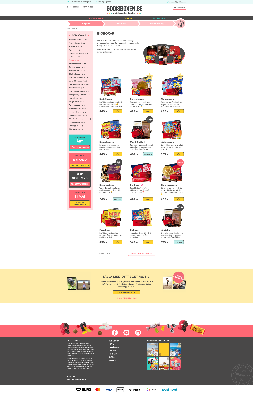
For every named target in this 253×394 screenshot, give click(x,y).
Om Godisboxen (73, 7)
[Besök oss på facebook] (115, 332)
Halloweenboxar (78, 115)
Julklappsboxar (77, 112)
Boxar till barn (77, 70)
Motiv (111, 344)
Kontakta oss (88, 7)
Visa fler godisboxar (140, 254)
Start (68, 29)
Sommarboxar (77, 67)
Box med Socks (77, 63)
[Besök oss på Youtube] (126, 332)
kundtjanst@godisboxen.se (177, 2)
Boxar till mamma (78, 77)
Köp (117, 111)
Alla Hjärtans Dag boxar (81, 119)
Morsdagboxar (77, 108)
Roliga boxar (76, 101)
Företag (113, 354)
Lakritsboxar (76, 98)
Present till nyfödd (78, 53)
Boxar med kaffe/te (79, 91)
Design (128, 18)
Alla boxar (76, 129)
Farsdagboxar (77, 105)
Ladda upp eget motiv (126, 292)
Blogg (112, 357)
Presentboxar (77, 43)
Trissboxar (75, 46)
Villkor (112, 360)
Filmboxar (75, 57)
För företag (179, 8)
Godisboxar (95, 18)
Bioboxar (75, 60)
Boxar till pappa (78, 81)
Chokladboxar (77, 74)
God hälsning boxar (79, 84)
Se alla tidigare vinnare (126, 298)
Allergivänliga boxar (79, 95)
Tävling (112, 351)
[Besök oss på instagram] (138, 332)
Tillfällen (159, 18)
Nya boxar (75, 50)
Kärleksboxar (76, 88)
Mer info (148, 154)
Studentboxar (77, 122)
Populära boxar (78, 39)
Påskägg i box (77, 126)
